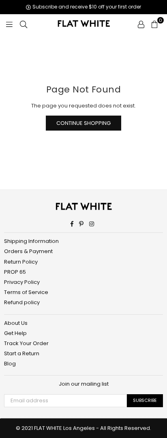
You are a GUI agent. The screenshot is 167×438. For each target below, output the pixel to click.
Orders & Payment (28, 251)
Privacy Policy (22, 282)
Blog (10, 363)
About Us (16, 323)
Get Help (15, 333)
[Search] (23, 24)
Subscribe (145, 400)
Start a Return (21, 353)
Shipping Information (31, 241)
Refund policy (22, 302)
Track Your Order (26, 343)
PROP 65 (15, 272)
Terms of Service (26, 292)
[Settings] (141, 24)
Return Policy (21, 262)
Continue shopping (83, 123)
